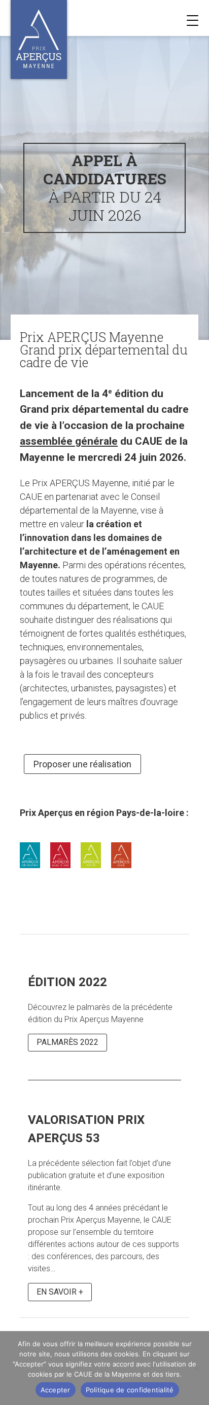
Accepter (56, 1390)
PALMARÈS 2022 (67, 1042)
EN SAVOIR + (60, 1292)
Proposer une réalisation (82, 764)
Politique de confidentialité (130, 1390)
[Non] (196, 1368)
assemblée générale (69, 441)
